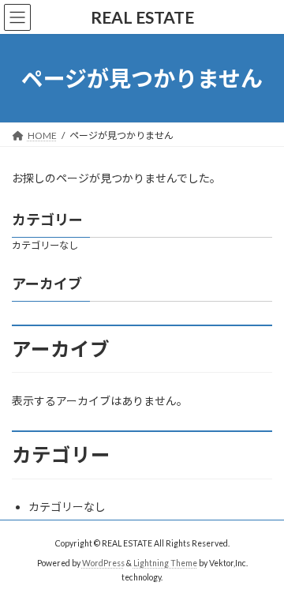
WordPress (103, 563)
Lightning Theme (165, 563)
